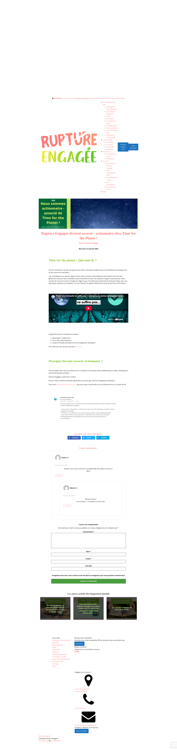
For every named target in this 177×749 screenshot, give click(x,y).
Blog (104, 192)
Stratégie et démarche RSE (61, 640)
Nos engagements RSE (111, 173)
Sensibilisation (112, 126)
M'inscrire (79, 644)
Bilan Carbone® (112, 128)
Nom (88, 551)
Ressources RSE (57, 661)
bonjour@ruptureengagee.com (85, 725)
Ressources (107, 152)
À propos (106, 161)
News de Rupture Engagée (88, 243)
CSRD (108, 116)
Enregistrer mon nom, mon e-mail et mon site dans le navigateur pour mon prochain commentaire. (88, 575)
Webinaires (110, 159)
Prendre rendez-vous (123, 147)
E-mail (88, 559)
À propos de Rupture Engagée (111, 165)
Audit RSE (110, 142)
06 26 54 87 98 (79, 708)
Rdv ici (78, 347)
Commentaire (88, 532)
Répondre (59, 475)
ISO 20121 (110, 149)
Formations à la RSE (59, 657)
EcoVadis (110, 145)
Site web (88, 566)
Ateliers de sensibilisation (61, 659)
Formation (110, 119)
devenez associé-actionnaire (66, 384)
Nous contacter (133, 147)
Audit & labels (107, 140)
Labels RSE (110, 147)
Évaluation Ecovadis (59, 654)
